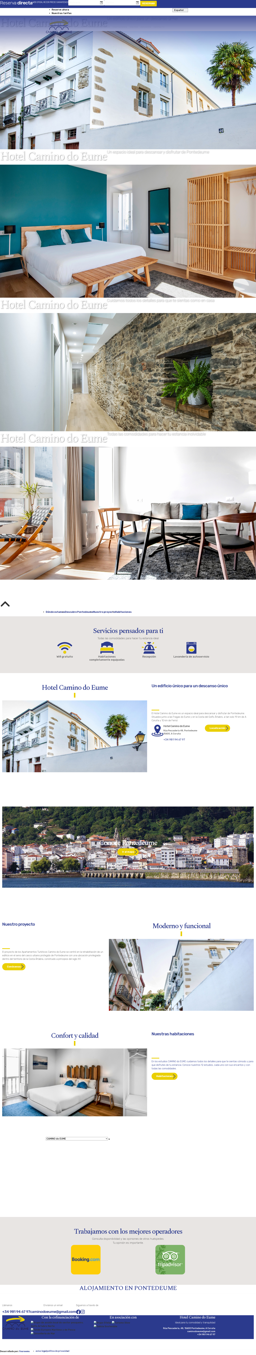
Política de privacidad (58, 1351)
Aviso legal (41, 1351)
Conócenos (14, 966)
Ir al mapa (128, 851)
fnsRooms (24, 1351)
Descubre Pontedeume (79, 612)
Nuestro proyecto (104, 612)
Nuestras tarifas (62, 13)
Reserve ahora (60, 9)
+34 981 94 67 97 (174, 739)
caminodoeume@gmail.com (53, 1311)
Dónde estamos (55, 612)
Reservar (148, 3)
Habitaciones (123, 612)
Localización (217, 728)
